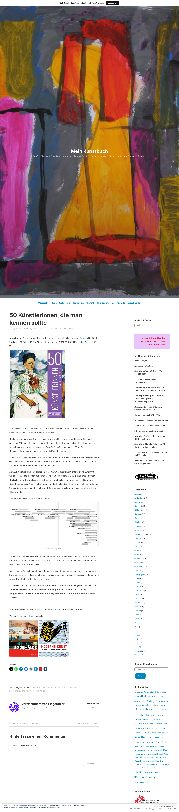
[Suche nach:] (147, 325)
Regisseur (143, 760)
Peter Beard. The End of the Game (149, 425)
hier (56, 609)
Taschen (143, 772)
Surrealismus (159, 768)
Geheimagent (151, 720)
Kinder (137, 578)
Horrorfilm (142, 723)
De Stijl (143, 701)
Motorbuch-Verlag (162, 754)
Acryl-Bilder (134, 303)
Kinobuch (160, 727)
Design (137, 530)
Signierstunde (164, 764)
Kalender (137, 570)
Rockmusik (151, 761)
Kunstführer (139, 590)
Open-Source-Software (146, 757)
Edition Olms (152, 705)
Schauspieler (159, 761)
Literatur (137, 598)
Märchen (137, 606)
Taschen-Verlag (144, 777)
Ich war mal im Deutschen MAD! (149, 430)
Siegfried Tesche (154, 764)
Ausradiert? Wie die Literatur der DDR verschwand (149, 437)
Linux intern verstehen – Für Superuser (145, 381)
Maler (161, 745)
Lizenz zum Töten (144, 746)
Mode (136, 614)
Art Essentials (149, 691)
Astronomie (138, 502)
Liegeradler (16, 329)
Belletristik (138, 506)
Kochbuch (148, 733)
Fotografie (138, 546)
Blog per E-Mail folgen (145, 664)
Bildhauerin (53, 687)
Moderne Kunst (145, 754)
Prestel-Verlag (38, 691)
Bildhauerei (138, 510)
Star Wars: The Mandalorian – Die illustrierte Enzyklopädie (150, 446)
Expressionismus (157, 710)
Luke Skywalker (153, 746)
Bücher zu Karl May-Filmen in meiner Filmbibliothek (148, 408)
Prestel (82, 338)
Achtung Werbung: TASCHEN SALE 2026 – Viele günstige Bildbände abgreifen (150, 398)
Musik (136, 618)
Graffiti (137, 562)
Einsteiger (161, 705)
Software (137, 635)
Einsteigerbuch (32, 329)
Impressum (103, 303)
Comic (161, 696)
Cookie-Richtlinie (56, 807)
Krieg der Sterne (158, 732)
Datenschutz (118, 303)
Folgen (140, 676)
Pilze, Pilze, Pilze (142, 360)
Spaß (136, 639)
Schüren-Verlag (140, 764)
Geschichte (138, 558)
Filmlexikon (152, 715)
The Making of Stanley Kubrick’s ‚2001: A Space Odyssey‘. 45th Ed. (149, 389)
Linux (136, 594)
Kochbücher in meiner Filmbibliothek (151, 420)
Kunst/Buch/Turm (61, 303)
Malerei (41, 329)
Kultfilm (166, 733)
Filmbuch (141, 714)
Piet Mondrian (157, 757)
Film (136, 542)
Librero (136, 746)
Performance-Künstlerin (20, 691)
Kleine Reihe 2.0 (140, 733)
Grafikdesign (139, 566)
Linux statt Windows (143, 365)
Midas (159, 750)
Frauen (144, 720)
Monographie (152, 754)
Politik (136, 622)
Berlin (157, 692)
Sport (136, 647)
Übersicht (43, 303)
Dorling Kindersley (157, 701)
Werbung (137, 655)
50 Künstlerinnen (39, 687)
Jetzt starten (112, 3)
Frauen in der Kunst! (83, 303)
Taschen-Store (153, 772)
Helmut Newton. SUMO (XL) (147, 414)
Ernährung (138, 538)
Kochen (137, 582)
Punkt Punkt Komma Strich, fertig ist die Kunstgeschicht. (151, 462)
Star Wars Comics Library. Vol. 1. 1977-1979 (148, 373)
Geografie (138, 554)
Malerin (73, 687)
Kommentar (90, 763)
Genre (136, 550)
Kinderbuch (149, 728)
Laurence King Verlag (157, 742)
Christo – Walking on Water (86, 723)
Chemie (137, 518)
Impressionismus (150, 723)
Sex (135, 630)
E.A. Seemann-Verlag (140, 705)
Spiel (136, 643)
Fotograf (160, 715)
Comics (137, 522)
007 (135, 692)
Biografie (138, 514)
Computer (138, 526)
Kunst (136, 586)
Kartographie (139, 574)
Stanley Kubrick (138, 768)
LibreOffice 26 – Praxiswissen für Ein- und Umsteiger (151, 454)
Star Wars (146, 768)
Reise (136, 626)
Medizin (137, 610)
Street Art (138, 651)
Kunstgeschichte (139, 742)
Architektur (138, 497)
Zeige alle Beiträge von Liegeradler (35, 708)
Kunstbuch (64, 687)
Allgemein (138, 493)
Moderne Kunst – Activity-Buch (23, 723)
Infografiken (159, 723)
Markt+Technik (152, 750)
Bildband (146, 696)
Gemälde (158, 720)
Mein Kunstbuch (89, 151)
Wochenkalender (143, 782)
